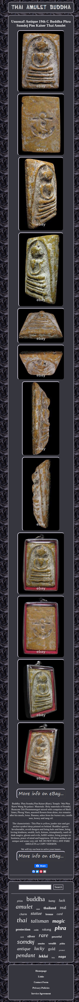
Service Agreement (41, 993)
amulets (41, 943)
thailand (50, 908)
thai (22, 920)
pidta (62, 943)
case (38, 909)
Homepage (41, 971)
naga (62, 956)
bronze (49, 914)
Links (41, 976)
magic (58, 921)
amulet (24, 906)
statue (36, 913)
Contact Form (41, 982)
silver (31, 936)
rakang (46, 929)
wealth (52, 943)
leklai (43, 956)
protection (23, 929)
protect (62, 950)
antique (23, 948)
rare (43, 935)
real (63, 907)
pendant (25, 955)
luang (52, 900)
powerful (57, 936)
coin (36, 929)
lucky (39, 948)
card (60, 914)
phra (60, 928)
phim (20, 900)
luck (62, 900)
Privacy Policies (41, 987)
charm (23, 914)
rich (22, 936)
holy (53, 958)
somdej (25, 942)
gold (51, 949)
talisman (40, 921)
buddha (35, 899)
